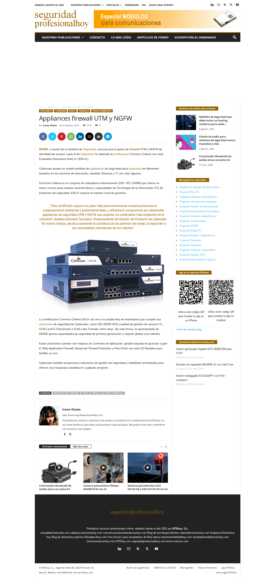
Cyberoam (60, 111)
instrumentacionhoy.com (101, 541)
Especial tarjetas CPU (192, 254)
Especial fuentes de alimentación (199, 206)
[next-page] (166, 447)
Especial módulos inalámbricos (198, 216)
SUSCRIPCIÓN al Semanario (195, 37)
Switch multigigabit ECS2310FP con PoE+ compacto (201, 378)
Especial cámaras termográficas (198, 196)
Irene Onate (50, 125)
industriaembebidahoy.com (176, 537)
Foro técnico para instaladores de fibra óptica (134, 537)
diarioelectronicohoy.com (195, 532)
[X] (231, 5)
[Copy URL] (117, 136)
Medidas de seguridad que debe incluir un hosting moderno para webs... (215, 120)
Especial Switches (190, 245)
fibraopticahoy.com (96, 537)
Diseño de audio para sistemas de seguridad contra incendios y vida (217, 140)
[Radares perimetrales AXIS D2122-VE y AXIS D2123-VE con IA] (148, 468)
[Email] (89, 136)
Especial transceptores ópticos (198, 259)
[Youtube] (237, 5)
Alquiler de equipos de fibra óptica (199, 187)
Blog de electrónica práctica (68, 537)
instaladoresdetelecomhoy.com (196, 341)
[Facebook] (43, 136)
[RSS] (224, 5)
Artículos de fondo (153, 37)
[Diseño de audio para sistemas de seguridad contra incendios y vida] (186, 142)
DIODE (72, 111)
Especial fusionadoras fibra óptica (199, 211)
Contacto (97, 37)
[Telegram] (108, 136)
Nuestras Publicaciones (85, 4)
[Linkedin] (212, 5)
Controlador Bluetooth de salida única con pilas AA (55, 487)
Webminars (132, 4)
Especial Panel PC (191, 230)
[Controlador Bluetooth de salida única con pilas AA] (59, 468)
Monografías (186, 567)
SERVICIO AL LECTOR (165, 567)
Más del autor (80, 446)
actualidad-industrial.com (54, 532)
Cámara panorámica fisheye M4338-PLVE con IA (101, 487)
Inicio (41, 106)
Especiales (112, 4)
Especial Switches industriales (197, 249)
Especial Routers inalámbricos (197, 235)
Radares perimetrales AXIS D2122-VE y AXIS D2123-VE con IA (148, 487)
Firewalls (84, 111)
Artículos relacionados (54, 446)
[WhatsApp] (71, 136)
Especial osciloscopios (193, 220)
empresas (135, 168)
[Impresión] (99, 136)
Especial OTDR (189, 225)
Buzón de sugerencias (138, 567)
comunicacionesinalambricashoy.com (124, 532)
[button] (234, 37)
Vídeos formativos (102, 111)
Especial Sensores (191, 240)
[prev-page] (161, 447)
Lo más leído (121, 37)
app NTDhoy (228, 567)
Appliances (53, 106)
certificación (121, 154)
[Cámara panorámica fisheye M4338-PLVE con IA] (103, 468)
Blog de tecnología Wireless (163, 532)
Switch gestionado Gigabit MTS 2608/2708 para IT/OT (204, 351)
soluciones (46, 324)
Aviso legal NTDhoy (161, 4)
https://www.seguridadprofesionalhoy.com (82, 415)
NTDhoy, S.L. (180, 528)
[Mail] (218, 5)
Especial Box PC (190, 191)
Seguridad (89, 149)
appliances (97, 168)
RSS (144, 4)
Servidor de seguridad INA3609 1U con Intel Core (204, 364)
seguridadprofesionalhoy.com (148, 541)
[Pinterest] (62, 136)
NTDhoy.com (123, 541)
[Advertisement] (137, 72)
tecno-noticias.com (177, 541)
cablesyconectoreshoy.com (86, 532)
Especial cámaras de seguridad (198, 201)
